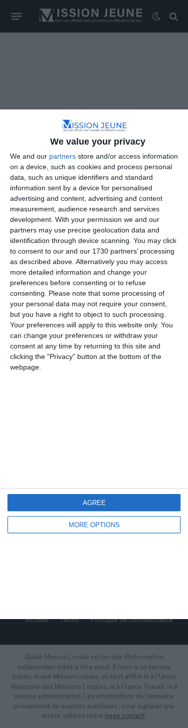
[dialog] (94, 364)
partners (62, 156)
